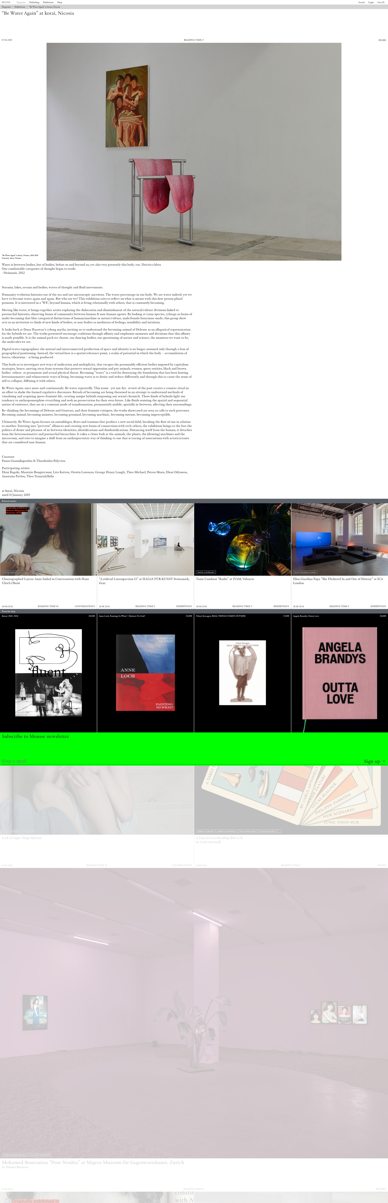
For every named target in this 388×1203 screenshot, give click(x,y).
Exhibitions (48, 2)
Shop (59, 2)
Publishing (34, 2)
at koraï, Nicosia (13, 491)
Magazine (21, 2)
